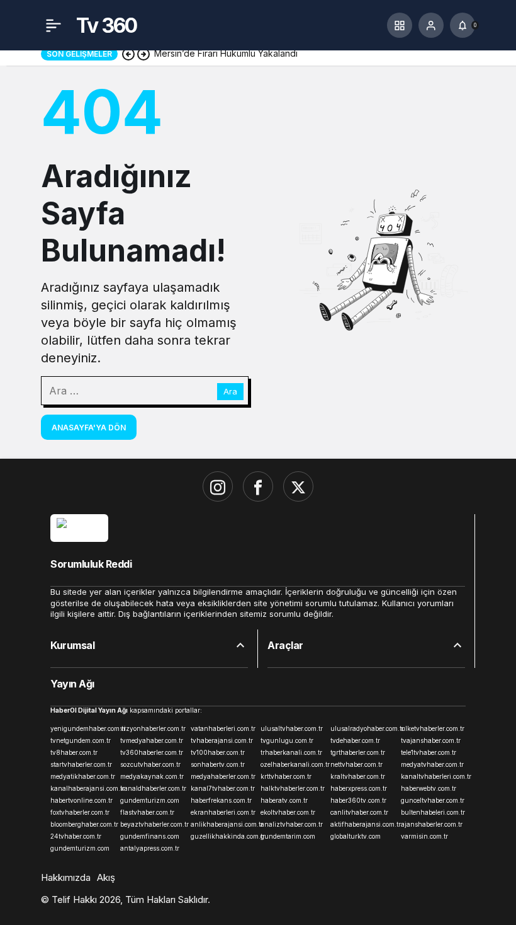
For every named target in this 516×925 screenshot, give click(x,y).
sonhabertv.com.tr (218, 764)
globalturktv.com (355, 836)
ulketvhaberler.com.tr (432, 728)
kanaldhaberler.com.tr (152, 788)
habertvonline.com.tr (81, 800)
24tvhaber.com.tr (75, 836)
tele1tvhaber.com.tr (428, 752)
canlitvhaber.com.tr (359, 812)
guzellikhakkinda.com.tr (223, 836)
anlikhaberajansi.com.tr (223, 824)
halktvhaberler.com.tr (293, 788)
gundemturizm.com (149, 800)
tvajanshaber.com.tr (431, 740)
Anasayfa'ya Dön (89, 427)
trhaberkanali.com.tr (291, 752)
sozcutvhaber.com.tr (150, 764)
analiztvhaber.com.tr (292, 824)
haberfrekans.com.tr (221, 800)
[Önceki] (128, 53)
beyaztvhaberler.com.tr (152, 824)
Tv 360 (106, 25)
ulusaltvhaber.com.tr (292, 728)
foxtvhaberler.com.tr (79, 812)
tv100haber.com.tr (218, 752)
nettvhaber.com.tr (356, 764)
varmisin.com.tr (424, 836)
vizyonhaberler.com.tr (152, 728)
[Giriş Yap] (431, 25)
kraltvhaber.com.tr (357, 776)
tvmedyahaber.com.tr (151, 740)
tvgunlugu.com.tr (287, 740)
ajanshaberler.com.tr (432, 824)
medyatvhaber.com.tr (432, 764)
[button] (399, 25)
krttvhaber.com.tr (286, 776)
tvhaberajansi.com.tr (222, 740)
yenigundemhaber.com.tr (82, 728)
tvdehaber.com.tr (355, 740)
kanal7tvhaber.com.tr (223, 788)
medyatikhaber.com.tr (82, 776)
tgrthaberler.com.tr (357, 752)
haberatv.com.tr (284, 800)
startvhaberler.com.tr (81, 764)
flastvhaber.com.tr (147, 812)
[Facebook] (258, 486)
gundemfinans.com (149, 836)
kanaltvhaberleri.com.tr (433, 776)
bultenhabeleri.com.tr (433, 812)
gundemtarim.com (288, 836)
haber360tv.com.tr (358, 800)
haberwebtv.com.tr (428, 788)
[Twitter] (298, 486)
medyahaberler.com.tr (223, 776)
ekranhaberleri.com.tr (223, 812)
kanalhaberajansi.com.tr (82, 788)
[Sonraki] (143, 53)
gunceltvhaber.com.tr (432, 800)
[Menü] (53, 25)
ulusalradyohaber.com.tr (362, 728)
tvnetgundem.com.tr (80, 740)
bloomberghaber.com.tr (82, 824)
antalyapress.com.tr (149, 848)
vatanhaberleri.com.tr (223, 728)
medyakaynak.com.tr (152, 776)
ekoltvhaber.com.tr (288, 812)
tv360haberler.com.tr (151, 752)
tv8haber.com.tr (74, 752)
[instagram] (218, 486)
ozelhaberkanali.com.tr (293, 764)
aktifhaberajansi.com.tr (362, 824)
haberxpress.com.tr (358, 788)
